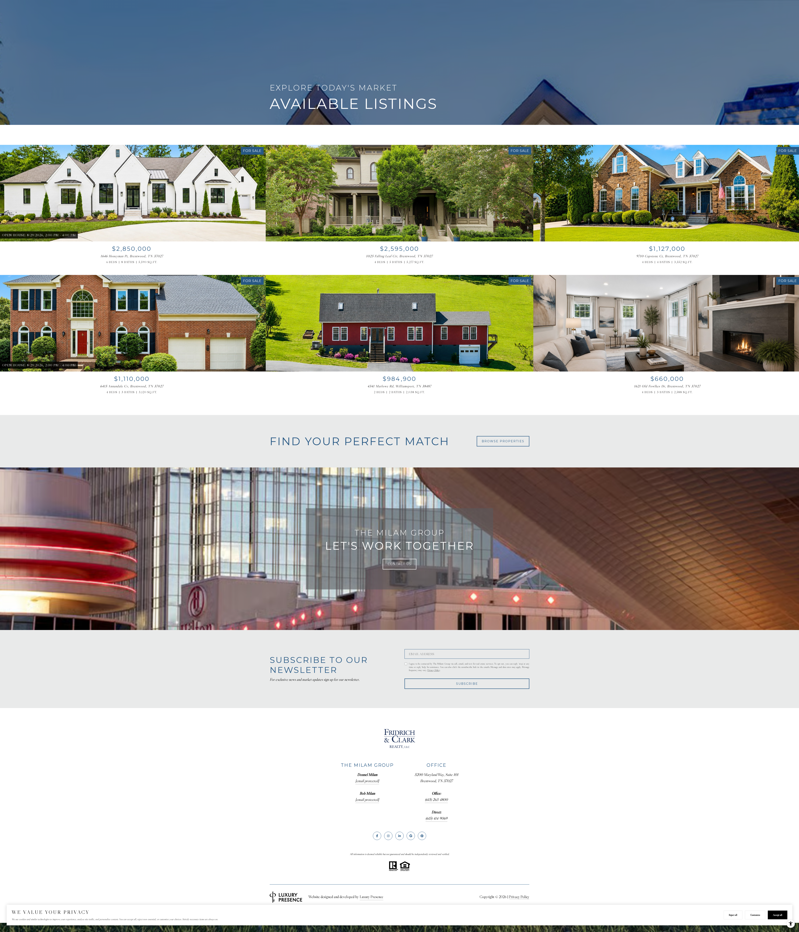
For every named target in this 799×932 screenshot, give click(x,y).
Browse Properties (503, 441)
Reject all (733, 914)
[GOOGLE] (411, 836)
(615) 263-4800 (436, 799)
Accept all (777, 914)
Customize (755, 914)
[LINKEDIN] (399, 836)
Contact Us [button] (399, 564)
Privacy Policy (433, 670)
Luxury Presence (371, 897)
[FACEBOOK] (377, 836)
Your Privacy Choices (399, 927)
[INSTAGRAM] (388, 836)
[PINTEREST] (422, 836)
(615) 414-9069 (436, 818)
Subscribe (467, 684)
